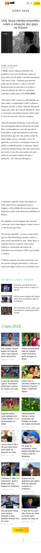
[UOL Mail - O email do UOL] (28, 3)
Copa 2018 (20, 10)
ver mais (19, 530)
